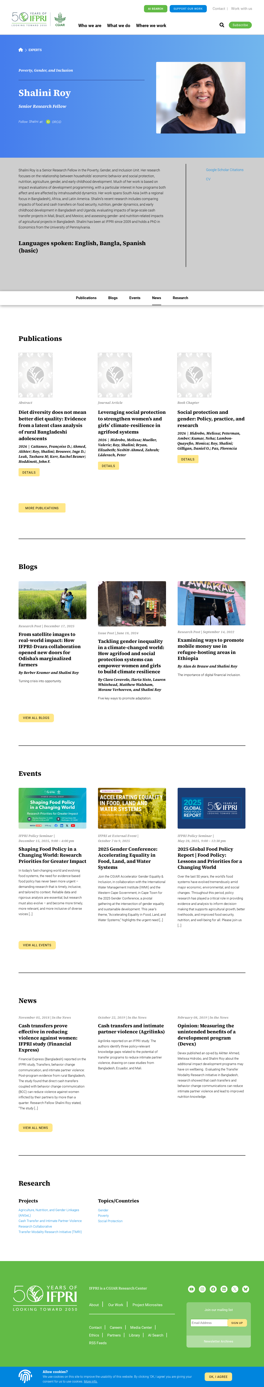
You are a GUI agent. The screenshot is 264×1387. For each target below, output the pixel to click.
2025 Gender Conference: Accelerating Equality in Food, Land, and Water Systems (128, 858)
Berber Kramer (37, 672)
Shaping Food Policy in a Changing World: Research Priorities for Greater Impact (52, 855)
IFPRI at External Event (117, 835)
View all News (35, 1128)
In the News (61, 1017)
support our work (188, 8)
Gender (103, 1210)
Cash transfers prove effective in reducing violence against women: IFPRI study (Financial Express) (48, 1038)
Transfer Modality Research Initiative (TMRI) (50, 1232)
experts (35, 50)
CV (208, 179)
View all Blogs (36, 718)
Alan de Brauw (196, 666)
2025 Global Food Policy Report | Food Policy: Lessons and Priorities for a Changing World (210, 858)
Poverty (103, 1216)
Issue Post (106, 633)
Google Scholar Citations (225, 170)
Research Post (30, 626)
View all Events (37, 945)
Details (29, 472)
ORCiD (56, 122)
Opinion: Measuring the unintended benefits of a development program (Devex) (207, 1035)
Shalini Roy (69, 672)
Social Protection (110, 1221)
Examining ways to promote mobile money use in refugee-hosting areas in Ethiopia (211, 649)
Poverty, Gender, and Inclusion (46, 70)
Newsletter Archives (218, 1341)
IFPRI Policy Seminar (36, 835)
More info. (91, 1381)
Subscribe (240, 25)
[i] (222, 25)
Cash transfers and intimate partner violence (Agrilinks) (131, 1029)
